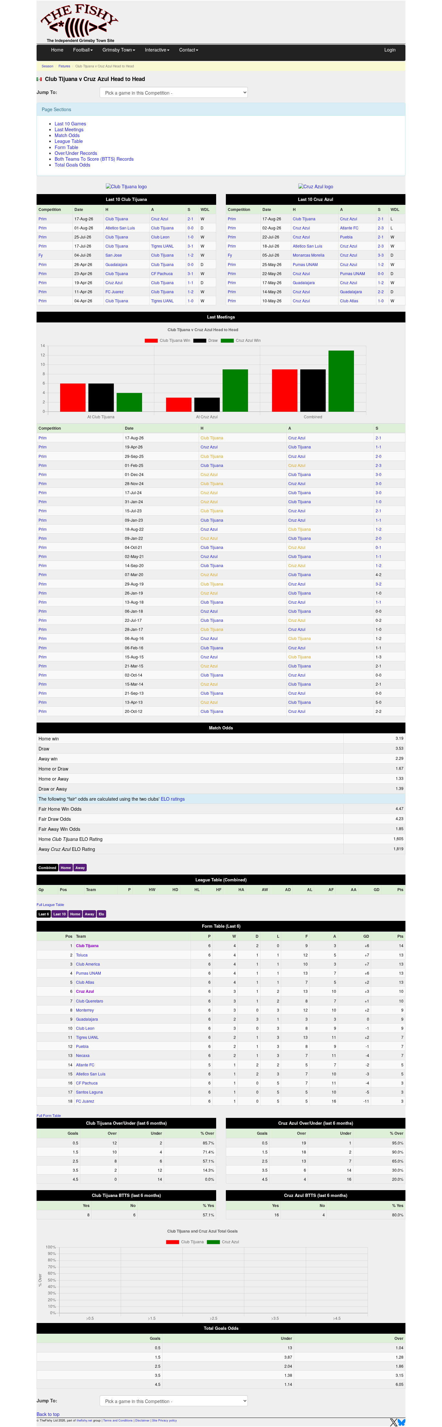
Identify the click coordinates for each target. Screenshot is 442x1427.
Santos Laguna (89, 1092)
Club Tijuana (116, 218)
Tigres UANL (162, 246)
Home (57, 49)
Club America (88, 964)
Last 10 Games (70, 123)
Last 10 (59, 913)
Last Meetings (69, 129)
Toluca (82, 954)
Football (81, 49)
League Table (69, 141)
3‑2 (378, 583)
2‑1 (190, 218)
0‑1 (378, 547)
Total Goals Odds (72, 164)
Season (47, 66)
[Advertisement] (268, 15)
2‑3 (381, 227)
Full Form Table (49, 1115)
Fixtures (64, 66)
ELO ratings (173, 798)
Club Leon (160, 236)
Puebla (346, 236)
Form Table (66, 147)
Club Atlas (349, 300)
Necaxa (83, 1055)
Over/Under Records (76, 153)
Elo (101, 913)
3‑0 (378, 474)
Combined (47, 867)
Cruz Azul (159, 218)
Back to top (48, 1414)
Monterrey (85, 1010)
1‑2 (190, 255)
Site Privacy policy (164, 1420)
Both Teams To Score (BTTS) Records (94, 159)
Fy (41, 255)
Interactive (155, 49)
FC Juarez (114, 291)
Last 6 (44, 913)
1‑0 (190, 236)
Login (390, 49)
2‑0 (378, 456)
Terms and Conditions (118, 1420)
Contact (187, 49)
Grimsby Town (117, 49)
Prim (43, 218)
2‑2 (381, 291)
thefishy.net (84, 1420)
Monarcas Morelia (309, 255)
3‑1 (190, 246)
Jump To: (47, 92)
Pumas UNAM (305, 264)
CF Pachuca (162, 273)
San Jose (113, 255)
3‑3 (381, 255)
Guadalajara (116, 264)
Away (80, 867)
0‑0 (190, 227)
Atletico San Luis (120, 227)
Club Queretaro (89, 1001)
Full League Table (50, 904)
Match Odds (67, 135)
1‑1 (190, 282)
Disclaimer (142, 1420)
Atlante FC (349, 227)
